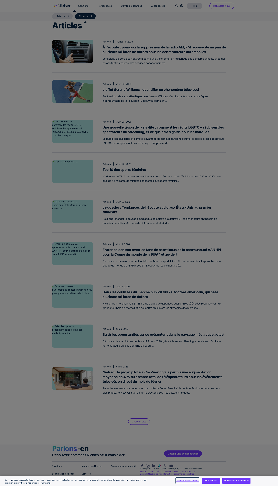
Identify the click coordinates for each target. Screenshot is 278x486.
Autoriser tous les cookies (236, 480)
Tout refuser (211, 480)
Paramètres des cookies (187, 480)
